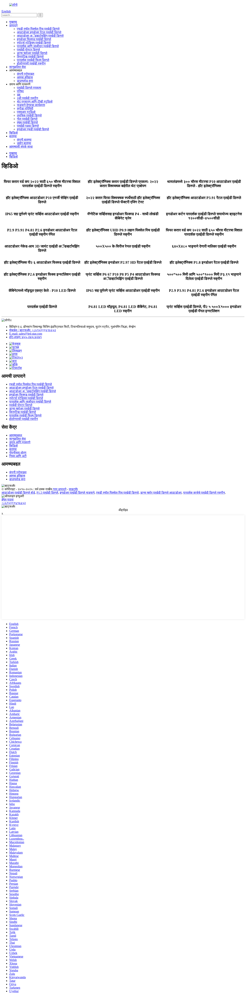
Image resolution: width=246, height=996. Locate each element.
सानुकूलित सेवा (17, 67)
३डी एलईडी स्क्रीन (27, 98)
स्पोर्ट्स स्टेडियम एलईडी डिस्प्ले (34, 42)
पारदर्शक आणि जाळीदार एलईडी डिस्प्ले (38, 46)
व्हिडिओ (13, 132)
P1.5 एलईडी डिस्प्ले (47, 492)
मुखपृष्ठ (13, 21)
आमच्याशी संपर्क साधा (21, 146)
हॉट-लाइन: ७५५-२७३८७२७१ (25, 337)
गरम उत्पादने (59, 489)
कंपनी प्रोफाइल (25, 73)
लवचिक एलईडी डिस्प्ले (29, 115)
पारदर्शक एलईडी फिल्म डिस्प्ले (33, 60)
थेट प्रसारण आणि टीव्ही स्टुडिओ (34, 101)
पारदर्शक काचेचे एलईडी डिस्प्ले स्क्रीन (204, 492)
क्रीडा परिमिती (25, 108)
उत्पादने (13, 25)
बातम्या (13, 136)
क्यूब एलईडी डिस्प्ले (27, 122)
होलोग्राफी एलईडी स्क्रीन (31, 63)
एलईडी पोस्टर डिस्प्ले (28, 49)
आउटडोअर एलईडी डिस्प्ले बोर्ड (18, 492)
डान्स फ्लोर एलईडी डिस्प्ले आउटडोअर (161, 492)
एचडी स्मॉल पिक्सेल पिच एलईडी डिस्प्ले (38, 28)
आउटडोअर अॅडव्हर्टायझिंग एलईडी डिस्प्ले (40, 35)
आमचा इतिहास (25, 77)
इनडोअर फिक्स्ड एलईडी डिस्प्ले (34, 39)
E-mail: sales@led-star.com (25, 333)
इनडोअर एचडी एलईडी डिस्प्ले (33, 129)
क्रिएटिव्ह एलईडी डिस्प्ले (30, 56)
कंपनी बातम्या (24, 139)
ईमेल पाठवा (8, 499)
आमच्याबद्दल (15, 435)
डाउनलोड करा (25, 80)
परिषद (20, 91)
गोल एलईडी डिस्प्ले (27, 118)
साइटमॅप (73, 489)
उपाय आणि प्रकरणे (19, 442)
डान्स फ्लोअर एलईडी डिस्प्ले (32, 53)
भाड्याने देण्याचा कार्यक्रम (31, 105)
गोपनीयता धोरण (17, 452)
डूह (18, 94)
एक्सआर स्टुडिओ (26, 112)
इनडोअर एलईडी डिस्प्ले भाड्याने (77, 492)
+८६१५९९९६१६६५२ (14, 503)
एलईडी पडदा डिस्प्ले (28, 125)
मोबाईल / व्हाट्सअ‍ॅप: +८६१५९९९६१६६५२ (32, 330)
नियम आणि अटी (18, 456)
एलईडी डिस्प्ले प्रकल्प (29, 87)
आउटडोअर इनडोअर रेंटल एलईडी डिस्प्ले (39, 32)
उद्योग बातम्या (24, 143)
